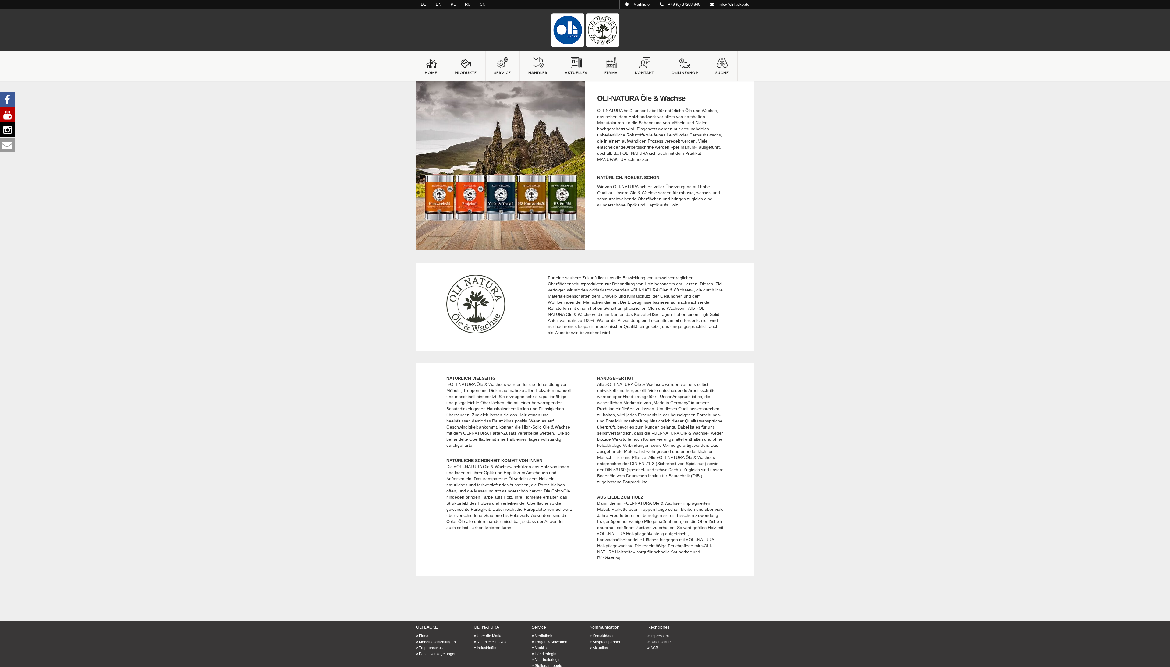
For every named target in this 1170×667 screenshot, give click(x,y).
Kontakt (644, 72)
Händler (538, 72)
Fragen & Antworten (551, 642)
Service (502, 72)
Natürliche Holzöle (492, 642)
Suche (722, 72)
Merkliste (542, 648)
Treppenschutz (431, 648)
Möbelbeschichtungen (437, 642)
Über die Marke (489, 636)
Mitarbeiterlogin (548, 660)
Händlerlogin (545, 654)
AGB (654, 648)
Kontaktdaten (604, 636)
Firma (611, 72)
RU (467, 4)
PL (453, 4)
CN (482, 4)
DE (423, 4)
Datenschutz (661, 642)
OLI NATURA (486, 627)
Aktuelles (576, 72)
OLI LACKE (427, 627)
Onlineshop (685, 72)
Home (431, 72)
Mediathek (543, 636)
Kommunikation (604, 627)
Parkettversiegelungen (437, 654)
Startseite (585, 30)
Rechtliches (658, 627)
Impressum (660, 636)
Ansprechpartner (606, 642)
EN (438, 4)
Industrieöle (486, 648)
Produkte (466, 72)
